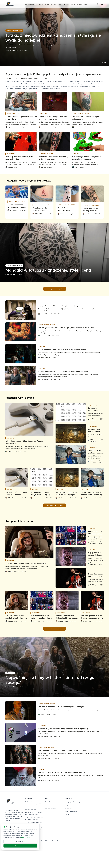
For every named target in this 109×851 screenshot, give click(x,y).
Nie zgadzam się (20, 841)
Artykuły (28, 798)
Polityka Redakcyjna (55, 840)
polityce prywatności (26, 837)
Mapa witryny (66, 840)
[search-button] (97, 4)
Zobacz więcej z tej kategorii (53, 289)
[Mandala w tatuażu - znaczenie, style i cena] (54, 252)
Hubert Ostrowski (50, 805)
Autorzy (48, 798)
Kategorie (68, 798)
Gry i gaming (57, 4)
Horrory (86, 4)
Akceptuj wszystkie (20, 846)
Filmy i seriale (65, 4)
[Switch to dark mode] (102, 4)
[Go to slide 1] (102, 62)
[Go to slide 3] (105, 62)
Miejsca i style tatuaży (77, 4)
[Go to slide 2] (104, 62)
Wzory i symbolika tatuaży (45, 4)
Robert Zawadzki (10, 274)
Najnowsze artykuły (30, 4)
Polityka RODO (44, 840)
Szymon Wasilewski (11, 50)
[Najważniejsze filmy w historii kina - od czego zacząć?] (54, 667)
